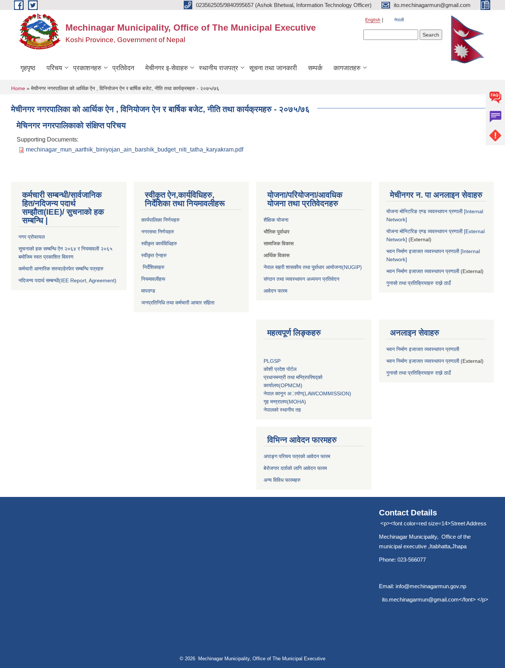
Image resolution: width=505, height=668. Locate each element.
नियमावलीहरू (154, 279)
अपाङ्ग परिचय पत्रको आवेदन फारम (297, 456)
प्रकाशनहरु (87, 68)
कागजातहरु (346, 68)
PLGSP (273, 361)
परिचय (54, 68)
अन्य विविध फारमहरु (282, 480)
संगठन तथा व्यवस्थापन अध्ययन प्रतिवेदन (301, 279)
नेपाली (399, 20)
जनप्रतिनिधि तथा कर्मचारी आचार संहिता (177, 303)
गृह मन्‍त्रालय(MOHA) (285, 402)
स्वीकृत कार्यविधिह (157, 243)
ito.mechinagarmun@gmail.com (420, 599)
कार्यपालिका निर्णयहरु (160, 220)
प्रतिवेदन (123, 68)
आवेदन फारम (275, 291)
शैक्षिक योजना (277, 220)
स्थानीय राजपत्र (218, 68)
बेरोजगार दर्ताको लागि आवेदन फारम (295, 468)
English (372, 20)
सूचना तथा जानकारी (273, 68)
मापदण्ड (148, 291)
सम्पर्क (315, 68)
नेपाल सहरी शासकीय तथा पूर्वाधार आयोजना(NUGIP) (313, 267)
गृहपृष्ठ (27, 68)
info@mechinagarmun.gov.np (431, 586)
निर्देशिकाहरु (153, 267)
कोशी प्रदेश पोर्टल (280, 369)
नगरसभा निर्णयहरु (157, 232)
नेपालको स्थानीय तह (282, 410)
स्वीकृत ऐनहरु (154, 255)
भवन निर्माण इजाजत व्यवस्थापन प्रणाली (422, 271)
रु (176, 243)
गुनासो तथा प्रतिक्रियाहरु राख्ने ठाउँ (420, 283)
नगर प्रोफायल (31, 237)
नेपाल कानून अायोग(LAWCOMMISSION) (307, 393)
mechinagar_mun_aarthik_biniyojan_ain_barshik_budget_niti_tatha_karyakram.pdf (134, 149)
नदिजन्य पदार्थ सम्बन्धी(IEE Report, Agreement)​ (67, 280)
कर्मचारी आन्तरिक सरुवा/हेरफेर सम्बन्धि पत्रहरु (61, 269)
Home (18, 88)
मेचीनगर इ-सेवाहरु (166, 68)
